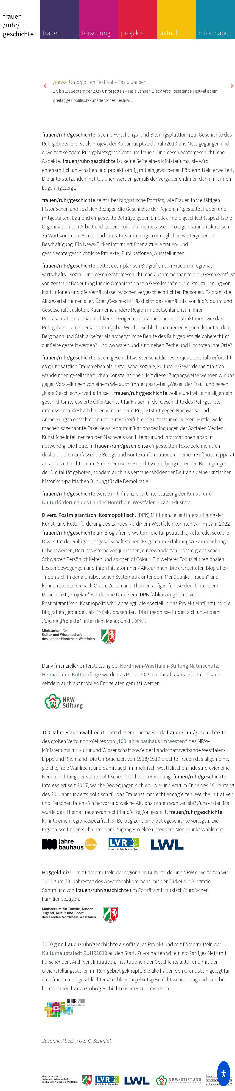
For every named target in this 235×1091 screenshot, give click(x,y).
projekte (132, 32)
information (214, 37)
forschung (96, 32)
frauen (52, 32)
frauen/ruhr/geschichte (18, 25)
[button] (223, 1073)
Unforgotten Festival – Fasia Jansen (107, 81)
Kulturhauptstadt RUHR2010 (74, 953)
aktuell (169, 32)
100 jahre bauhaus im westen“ (152, 741)
